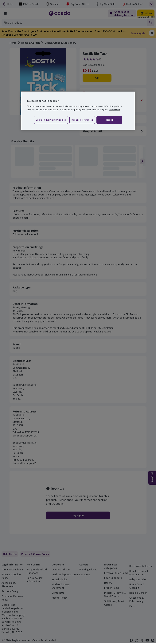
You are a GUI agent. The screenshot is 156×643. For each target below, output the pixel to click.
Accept (109, 119)
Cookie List (114, 109)
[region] (78, 110)
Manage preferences (82, 119)
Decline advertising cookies (51, 119)
